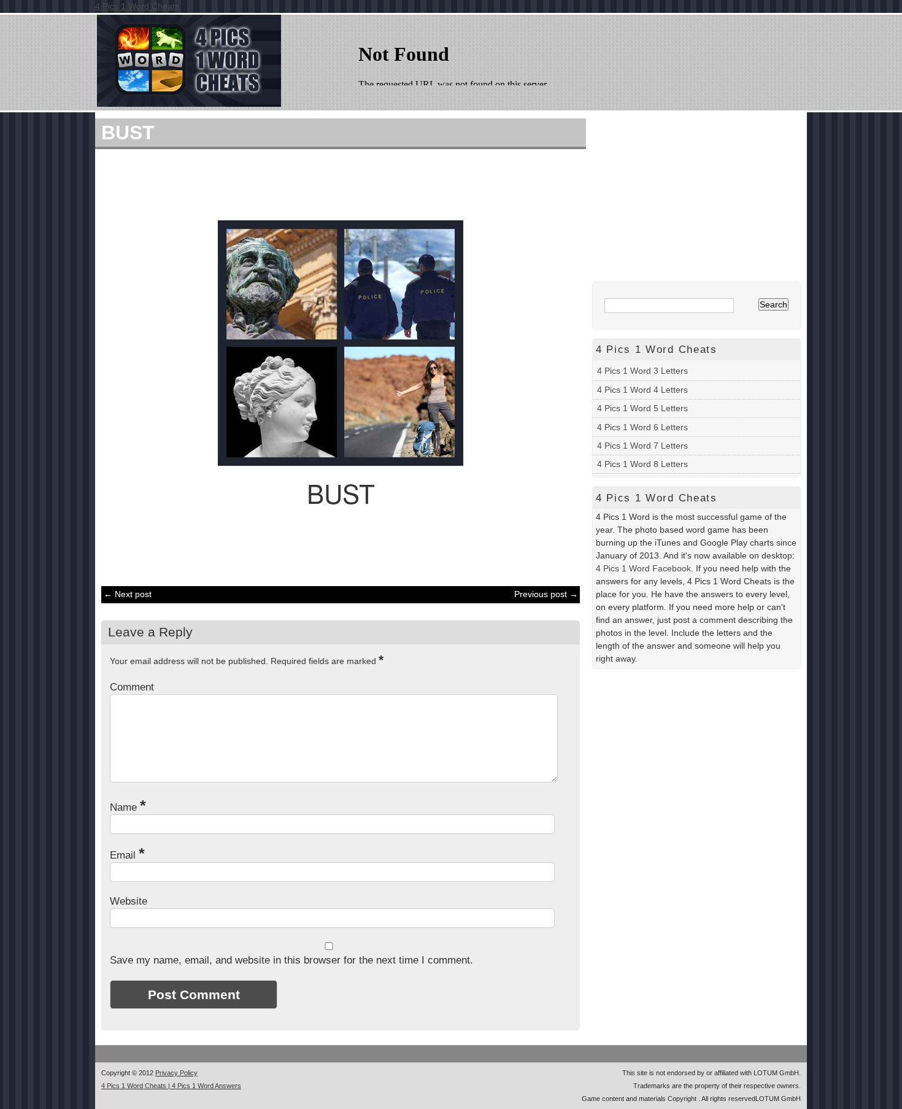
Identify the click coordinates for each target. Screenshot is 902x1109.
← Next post (128, 594)
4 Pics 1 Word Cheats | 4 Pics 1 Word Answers (171, 1085)
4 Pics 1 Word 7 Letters (642, 445)
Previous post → (546, 594)
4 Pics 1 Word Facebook (643, 568)
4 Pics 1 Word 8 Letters (642, 464)
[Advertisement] (334, 183)
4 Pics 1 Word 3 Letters (642, 371)
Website (128, 901)
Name (128, 807)
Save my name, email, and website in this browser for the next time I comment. (291, 960)
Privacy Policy (176, 1072)
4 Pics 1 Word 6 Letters (642, 427)
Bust (128, 133)
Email (127, 855)
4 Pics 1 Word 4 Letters (642, 390)
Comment (132, 687)
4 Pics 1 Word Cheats (137, 6)
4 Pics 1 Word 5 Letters (642, 408)
